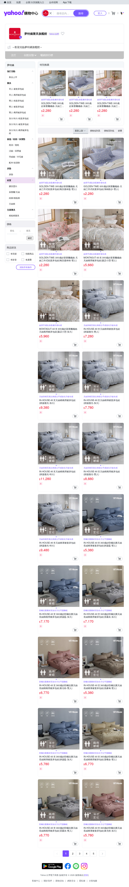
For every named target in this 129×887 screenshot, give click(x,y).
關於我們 (48, 880)
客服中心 (36, 880)
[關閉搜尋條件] (50, 13)
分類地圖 (93, 880)
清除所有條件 (26, 267)
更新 (86, 874)
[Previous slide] (42, 83)
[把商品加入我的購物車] (61, 119)
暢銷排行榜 (46, 55)
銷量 (120, 130)
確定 (30, 237)
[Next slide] (64, 83)
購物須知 (60, 880)
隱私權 (82, 880)
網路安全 (71, 880)
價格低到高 (95, 130)
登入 (100, 13)
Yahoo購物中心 (21, 13)
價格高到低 (109, 130)
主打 (13, 55)
